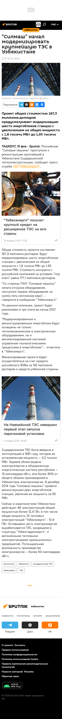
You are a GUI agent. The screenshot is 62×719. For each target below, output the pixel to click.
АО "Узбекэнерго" (26, 166)
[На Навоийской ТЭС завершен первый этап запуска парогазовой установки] (31, 398)
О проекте (7, 645)
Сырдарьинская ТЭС (43, 564)
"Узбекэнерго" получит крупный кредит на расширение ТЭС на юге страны (25, 227)
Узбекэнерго (9, 570)
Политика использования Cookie (20, 659)
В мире (37, 615)
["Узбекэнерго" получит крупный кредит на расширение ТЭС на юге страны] (31, 194)
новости (7, 615)
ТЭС (21, 570)
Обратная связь (10, 676)
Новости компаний (12, 671)
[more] (56, 240)
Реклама (29, 671)
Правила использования (15, 649)
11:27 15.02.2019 (10, 58)
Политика (23, 615)
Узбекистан (23, 564)
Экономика (8, 564)
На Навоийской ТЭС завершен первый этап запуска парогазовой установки (30, 429)
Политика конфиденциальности (19, 654)
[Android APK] (12, 686)
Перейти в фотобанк (39, 98)
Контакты (20, 645)
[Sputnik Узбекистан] (10, 25)
